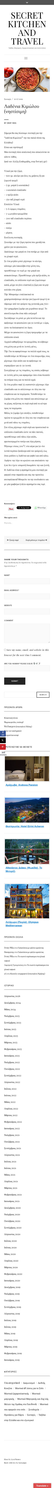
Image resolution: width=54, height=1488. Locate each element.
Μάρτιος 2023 (10, 1042)
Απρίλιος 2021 (11, 1181)
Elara (6, 1459)
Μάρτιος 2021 (10, 1187)
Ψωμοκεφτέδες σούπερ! (13, 722)
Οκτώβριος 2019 (12, 1300)
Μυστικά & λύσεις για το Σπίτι (29, 1388)
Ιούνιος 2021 (10, 1168)
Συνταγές (7, 99)
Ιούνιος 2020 (10, 1247)
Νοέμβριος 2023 (12, 1015)
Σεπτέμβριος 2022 (12, 1075)
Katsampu (22, 1463)
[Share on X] (3, 740)
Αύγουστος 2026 (12, 996)
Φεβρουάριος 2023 (13, 1048)
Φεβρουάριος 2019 (13, 1353)
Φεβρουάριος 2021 (13, 1194)
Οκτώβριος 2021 (12, 1141)
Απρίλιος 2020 (11, 1260)
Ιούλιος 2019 (10, 1320)
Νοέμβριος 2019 (12, 1293)
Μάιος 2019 (9, 1333)
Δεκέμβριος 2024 (12, 1002)
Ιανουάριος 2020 (12, 1280)
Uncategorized (12, 1382)
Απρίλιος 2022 (11, 1108)
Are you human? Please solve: (19, 663)
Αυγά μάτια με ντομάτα (35, 540)
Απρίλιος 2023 (11, 1035)
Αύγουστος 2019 (12, 1313)
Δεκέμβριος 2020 (12, 1207)
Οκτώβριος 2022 (12, 1068)
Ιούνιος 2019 (10, 1326)
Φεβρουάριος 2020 (13, 1273)
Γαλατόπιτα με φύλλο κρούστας (31, 947)
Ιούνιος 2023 (10, 1029)
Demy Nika (11, 123)
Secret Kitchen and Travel (27, 28)
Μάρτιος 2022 (10, 1115)
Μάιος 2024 (10, 1009)
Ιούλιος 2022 (10, 1088)
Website (8, 605)
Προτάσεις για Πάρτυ (14, 1414)
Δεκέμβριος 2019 (12, 1287)
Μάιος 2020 (10, 1254)
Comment (8, 620)
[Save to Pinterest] (3, 747)
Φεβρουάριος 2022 (13, 1121)
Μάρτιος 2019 (10, 1346)
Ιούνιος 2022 (10, 1095)
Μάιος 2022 (9, 1101)
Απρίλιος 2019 (11, 1339)
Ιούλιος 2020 (10, 1240)
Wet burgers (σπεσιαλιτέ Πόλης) (18, 726)
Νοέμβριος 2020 (12, 1214)
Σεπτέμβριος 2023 (12, 1022)
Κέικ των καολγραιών (13, 730)
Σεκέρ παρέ (14, 540)
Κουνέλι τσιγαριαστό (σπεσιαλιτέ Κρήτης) (27, 973)
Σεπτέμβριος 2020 (12, 1227)
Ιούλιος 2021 (10, 1161)
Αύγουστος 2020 (12, 1234)
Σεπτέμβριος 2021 (12, 1148)
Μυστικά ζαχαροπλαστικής (16, 1393)
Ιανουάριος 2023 (12, 1055)
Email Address (11, 590)
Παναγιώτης (9, 952)
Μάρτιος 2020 (11, 1267)
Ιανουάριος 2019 (12, 1359)
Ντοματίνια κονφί (11, 735)
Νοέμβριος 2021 (11, 1134)
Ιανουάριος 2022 (12, 1128)
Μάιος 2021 (9, 1174)
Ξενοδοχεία (33, 1409)
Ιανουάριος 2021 (11, 1201)
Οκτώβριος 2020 (12, 1220)
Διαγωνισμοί (29, 1382)
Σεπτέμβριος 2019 (12, 1306)
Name (7, 575)
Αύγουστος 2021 (12, 1154)
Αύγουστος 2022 (12, 1082)
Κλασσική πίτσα (11, 717)
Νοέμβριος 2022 (12, 1062)
